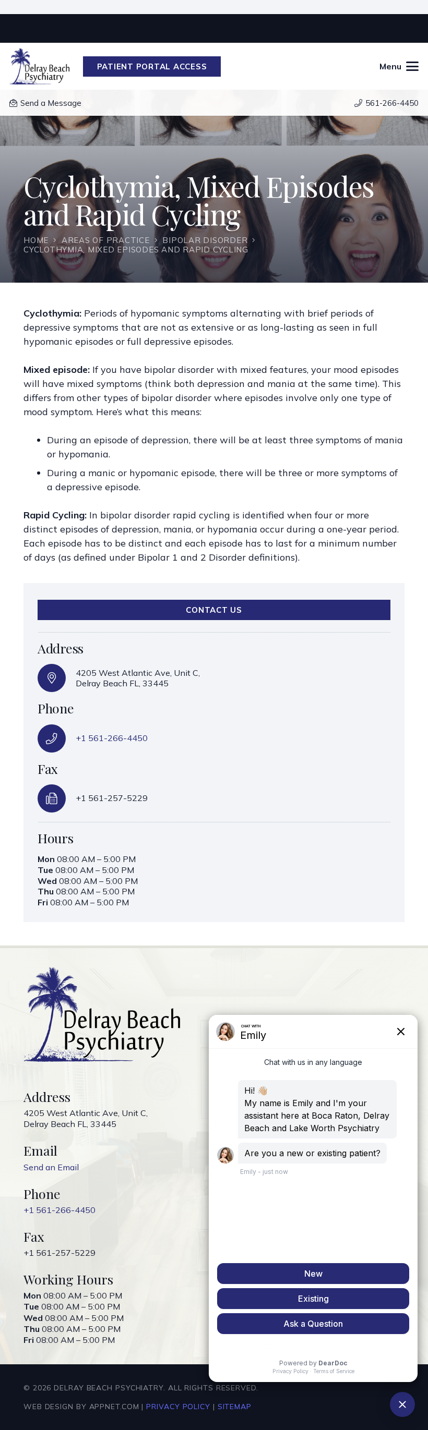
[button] (399, 66)
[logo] (39, 66)
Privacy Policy (178, 1406)
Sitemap (235, 1406)
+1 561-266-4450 (112, 738)
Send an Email (51, 1167)
